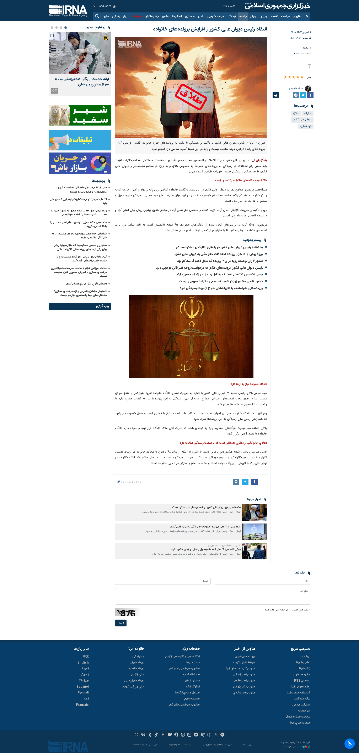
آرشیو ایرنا (304, 668)
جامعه (243, 16)
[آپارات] (202, 735)
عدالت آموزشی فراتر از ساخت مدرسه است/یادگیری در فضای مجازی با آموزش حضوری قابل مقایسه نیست (79, 272)
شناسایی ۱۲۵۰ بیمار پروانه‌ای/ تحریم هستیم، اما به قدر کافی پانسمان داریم (79, 236)
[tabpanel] (80, 64)
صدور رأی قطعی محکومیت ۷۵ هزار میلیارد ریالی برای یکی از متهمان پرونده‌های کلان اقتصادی (80, 247)
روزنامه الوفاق (136, 668)
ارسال (121, 623)
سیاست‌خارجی (215, 16)
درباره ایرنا (304, 656)
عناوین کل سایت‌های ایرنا (240, 668)
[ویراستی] (169, 735)
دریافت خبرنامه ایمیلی (297, 716)
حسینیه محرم (192, 698)
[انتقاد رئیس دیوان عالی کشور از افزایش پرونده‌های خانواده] (191, 87)
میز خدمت (304, 710)
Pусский (83, 692)
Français (82, 704)
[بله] (196, 735)
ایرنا (277, 6)
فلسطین (190, 16)
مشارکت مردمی (301, 704)
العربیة (85, 668)
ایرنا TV (134, 16)
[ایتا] (183, 735)
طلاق (296, 113)
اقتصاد (274, 16)
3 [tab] (56, 27)
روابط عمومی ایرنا (300, 686)
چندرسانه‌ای (152, 16)
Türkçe (84, 680)
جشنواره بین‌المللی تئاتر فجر (184, 704)
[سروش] (176, 735)
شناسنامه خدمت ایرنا (298, 692)
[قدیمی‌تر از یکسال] (254, 512)
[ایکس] (216, 735)
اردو (86, 698)
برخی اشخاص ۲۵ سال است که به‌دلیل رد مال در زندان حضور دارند (219, 274)
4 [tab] (52, 27)
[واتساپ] (136, 735)
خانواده (307, 113)
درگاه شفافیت (302, 698)
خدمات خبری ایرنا (300, 722)
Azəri (85, 674)
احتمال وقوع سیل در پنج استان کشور (86, 284)
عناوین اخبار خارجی (244, 680)
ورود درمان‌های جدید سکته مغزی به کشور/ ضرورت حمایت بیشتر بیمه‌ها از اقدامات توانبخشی (79, 213)
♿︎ (350, 743)
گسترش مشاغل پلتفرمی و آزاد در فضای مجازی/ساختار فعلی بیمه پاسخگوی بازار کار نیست (80, 293)
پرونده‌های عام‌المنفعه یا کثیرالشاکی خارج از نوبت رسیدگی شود (221, 288)
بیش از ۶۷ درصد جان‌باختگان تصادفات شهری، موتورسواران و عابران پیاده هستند (81, 190)
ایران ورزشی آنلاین (133, 686)
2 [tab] (61, 27)
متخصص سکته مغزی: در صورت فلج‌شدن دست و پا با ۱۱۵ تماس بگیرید (78, 224)
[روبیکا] (209, 735)
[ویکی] (143, 735)
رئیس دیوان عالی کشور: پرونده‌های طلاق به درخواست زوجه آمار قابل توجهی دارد (209, 268)
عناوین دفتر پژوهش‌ (243, 686)
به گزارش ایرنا (259, 160)
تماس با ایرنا (303, 662)
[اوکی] (149, 735)
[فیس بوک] (163, 735)
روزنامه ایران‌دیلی (134, 680)
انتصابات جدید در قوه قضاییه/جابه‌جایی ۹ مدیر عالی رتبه (78, 201)
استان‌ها (177, 16)
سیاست (285, 16)
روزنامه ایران (137, 662)
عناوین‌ (297, 16)
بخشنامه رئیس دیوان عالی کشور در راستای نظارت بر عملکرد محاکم (219, 247)
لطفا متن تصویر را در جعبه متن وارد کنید (287, 610)
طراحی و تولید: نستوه (293, 747)
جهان (253, 16)
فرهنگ (232, 16)
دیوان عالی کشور (302, 120)
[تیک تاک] (156, 735)
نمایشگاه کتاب (191, 674)
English (83, 662)
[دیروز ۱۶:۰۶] (80, 53)
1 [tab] (65, 27)
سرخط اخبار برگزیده (244, 662)
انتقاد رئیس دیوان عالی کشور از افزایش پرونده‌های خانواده (210, 29)
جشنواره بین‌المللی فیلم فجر (184, 668)
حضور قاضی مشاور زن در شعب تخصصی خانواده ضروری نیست (221, 281)
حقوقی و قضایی (299, 54)
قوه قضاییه (305, 126)
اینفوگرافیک (193, 686)
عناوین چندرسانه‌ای (244, 692)
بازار (125, 16)
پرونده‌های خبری (245, 656)
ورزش (263, 16)
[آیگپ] (189, 735)
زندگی (116, 16)
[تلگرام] (222, 735)
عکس (165, 16)
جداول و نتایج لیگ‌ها (187, 692)
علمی (201, 16)
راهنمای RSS (302, 680)
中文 (86, 656)
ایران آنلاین (137, 674)
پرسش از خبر (192, 680)
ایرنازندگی (138, 656)
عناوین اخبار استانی (244, 674)
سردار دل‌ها (193, 662)
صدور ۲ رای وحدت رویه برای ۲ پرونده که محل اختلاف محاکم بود (220, 261)
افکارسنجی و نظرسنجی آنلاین (182, 656)
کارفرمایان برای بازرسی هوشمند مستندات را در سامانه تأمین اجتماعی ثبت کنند (81, 259)
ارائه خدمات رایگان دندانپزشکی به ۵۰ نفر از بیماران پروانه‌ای (82, 82)
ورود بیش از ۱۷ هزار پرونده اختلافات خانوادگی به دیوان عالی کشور (218, 254)
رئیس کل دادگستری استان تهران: (224, 546)
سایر (106, 16)
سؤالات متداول (301, 674)
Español (83, 686)
